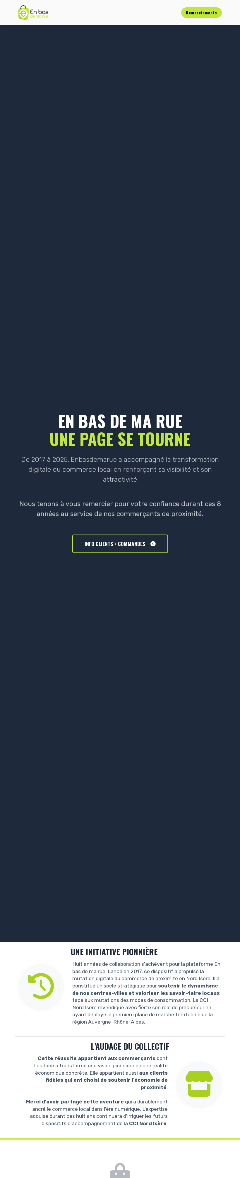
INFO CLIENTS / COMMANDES (115, 543)
